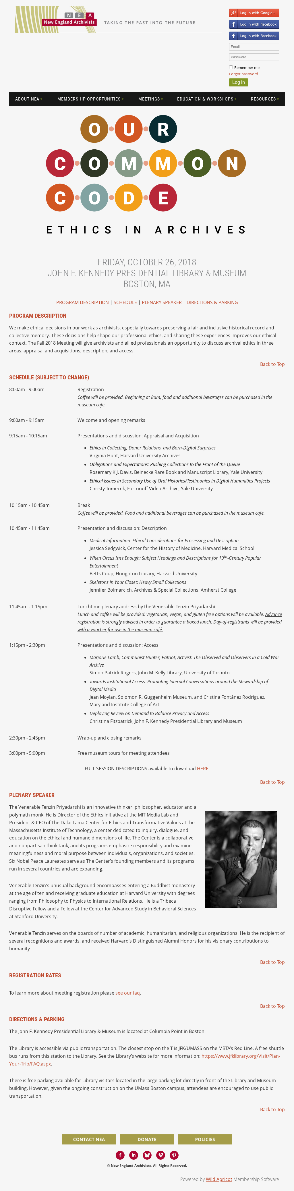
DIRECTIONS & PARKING (212, 302)
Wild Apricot (219, 1179)
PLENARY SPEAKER (162, 302)
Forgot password (243, 73)
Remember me (247, 67)
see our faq (127, 993)
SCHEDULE (125, 302)
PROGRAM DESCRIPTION (82, 302)
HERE (202, 768)
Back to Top (272, 364)
